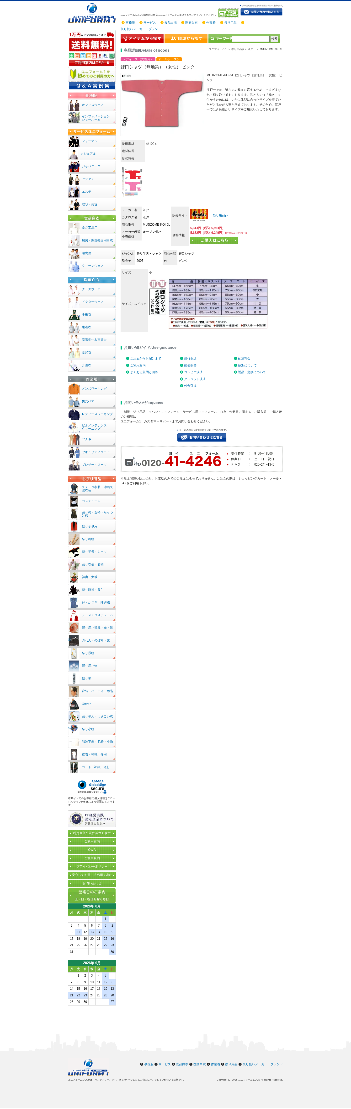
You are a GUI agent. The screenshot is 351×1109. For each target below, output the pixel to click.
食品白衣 (171, 22)
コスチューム (91, 501)
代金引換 (190, 386)
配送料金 (244, 358)
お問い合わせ (92, 883)
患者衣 (86, 327)
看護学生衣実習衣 (94, 340)
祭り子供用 (89, 526)
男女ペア (88, 401)
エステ (86, 191)
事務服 (130, 22)
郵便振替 (190, 365)
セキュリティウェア (96, 452)
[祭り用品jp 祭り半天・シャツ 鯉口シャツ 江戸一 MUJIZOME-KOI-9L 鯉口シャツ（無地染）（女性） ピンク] (199, 215)
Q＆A (92, 850)
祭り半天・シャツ (94, 551)
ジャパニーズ (91, 166)
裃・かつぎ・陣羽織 (96, 602)
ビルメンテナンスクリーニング (94, 427)
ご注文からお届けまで (145, 358)
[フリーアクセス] (229, 12)
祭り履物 (88, 653)
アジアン (88, 179)
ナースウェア (91, 289)
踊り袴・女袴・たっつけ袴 (97, 514)
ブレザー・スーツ (94, 464)
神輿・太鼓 (89, 577)
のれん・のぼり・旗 (96, 640)
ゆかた (86, 703)
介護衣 (86, 365)
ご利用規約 (92, 858)
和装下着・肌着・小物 (97, 741)
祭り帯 (86, 678)
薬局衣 (86, 352)
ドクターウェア (93, 302)
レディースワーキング (97, 414)
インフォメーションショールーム (96, 118)
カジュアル (88, 153)
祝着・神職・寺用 (94, 754)
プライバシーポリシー (91, 866)
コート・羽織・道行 (96, 767)
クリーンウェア (93, 266)
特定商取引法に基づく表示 (92, 833)
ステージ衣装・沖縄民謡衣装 (97, 488)
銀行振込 (190, 358)
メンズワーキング (94, 388)
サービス (150, 22)
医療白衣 (191, 22)
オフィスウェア (93, 105)
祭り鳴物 (88, 539)
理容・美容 (89, 204)
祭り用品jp (220, 215)
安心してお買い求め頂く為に (92, 875)
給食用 (86, 253)
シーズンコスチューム (97, 615)
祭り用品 (230, 22)
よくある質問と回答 (144, 372)
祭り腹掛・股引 (93, 589)
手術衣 (86, 314)
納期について (247, 365)
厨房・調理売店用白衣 (97, 240)
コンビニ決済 (193, 372)
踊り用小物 (89, 665)
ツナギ (86, 439)
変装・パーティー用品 (97, 691)
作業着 (211, 22)
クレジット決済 (195, 379)
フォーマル (89, 141)
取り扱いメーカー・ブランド (141, 29)
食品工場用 (89, 227)
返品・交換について (252, 372)
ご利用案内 (138, 365)
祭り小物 (88, 729)
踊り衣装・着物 (93, 564)
